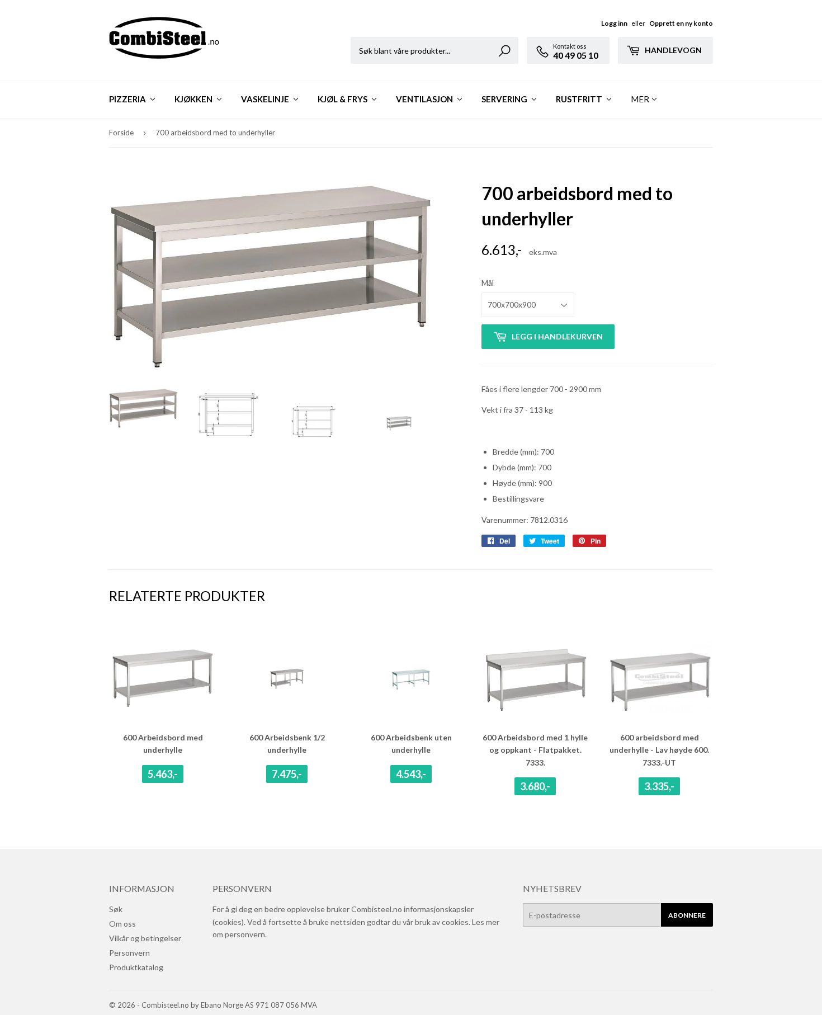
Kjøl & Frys (343, 99)
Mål (487, 282)
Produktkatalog (136, 967)
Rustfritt (580, 99)
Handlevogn (672, 50)
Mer (640, 99)
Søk (115, 909)
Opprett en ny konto (681, 23)
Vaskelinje (266, 99)
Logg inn (614, 23)
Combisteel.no (165, 1004)
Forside (121, 132)
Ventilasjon (425, 99)
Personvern (129, 952)
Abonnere (687, 915)
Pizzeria (128, 99)
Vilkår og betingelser (145, 938)
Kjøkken (194, 99)
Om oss (122, 923)
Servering (505, 99)
